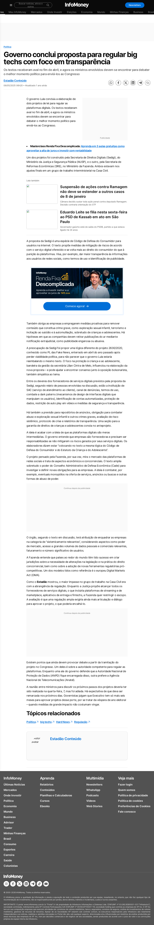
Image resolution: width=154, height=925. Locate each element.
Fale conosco (127, 811)
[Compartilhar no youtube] (46, 883)
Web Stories (94, 806)
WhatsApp (93, 790)
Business (138, 12)
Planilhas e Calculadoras (56, 795)
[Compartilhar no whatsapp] (111, 82)
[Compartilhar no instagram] (6, 883)
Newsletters (135, 5)
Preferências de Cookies (134, 806)
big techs (46, 722)
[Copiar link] (147, 82)
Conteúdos (47, 790)
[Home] (77, 5)
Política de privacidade (133, 795)
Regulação (80, 722)
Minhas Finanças (119, 12)
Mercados (36, 12)
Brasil (7, 838)
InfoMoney (13, 778)
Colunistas (11, 865)
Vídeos (90, 800)
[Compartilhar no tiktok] (39, 883)
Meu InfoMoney (17, 12)
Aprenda (47, 778)
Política (7, 46)
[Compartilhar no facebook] (118, 82)
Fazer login (125, 784)
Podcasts (92, 795)
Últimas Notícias (14, 784)
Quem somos (126, 790)
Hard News (63, 722)
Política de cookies (130, 800)
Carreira (9, 855)
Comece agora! (75, 306)
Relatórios (46, 784)
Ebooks (45, 806)
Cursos (44, 800)
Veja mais (126, 778)
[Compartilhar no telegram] (140, 82)
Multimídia (95, 778)
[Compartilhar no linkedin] (133, 82)
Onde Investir (54, 12)
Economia (86, 12)
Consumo (10, 844)
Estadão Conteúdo (15, 80)
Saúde (8, 860)
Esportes (9, 849)
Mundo (101, 12)
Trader (8, 827)
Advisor (9, 822)
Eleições (71, 12)
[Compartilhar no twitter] (125, 82)
